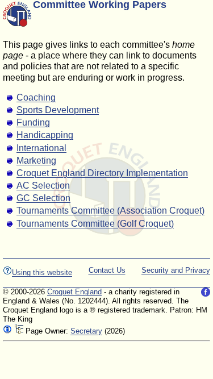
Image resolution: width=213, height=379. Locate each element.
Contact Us (107, 270)
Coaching (36, 97)
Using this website (42, 272)
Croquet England (74, 292)
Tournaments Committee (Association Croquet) (110, 210)
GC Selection (43, 198)
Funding (33, 122)
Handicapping (44, 135)
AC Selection (43, 185)
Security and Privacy (175, 270)
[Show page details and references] (7, 331)
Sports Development (57, 110)
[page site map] (18, 331)
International (41, 148)
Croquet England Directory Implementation (102, 173)
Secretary (86, 331)
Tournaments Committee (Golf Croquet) (95, 223)
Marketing (36, 160)
